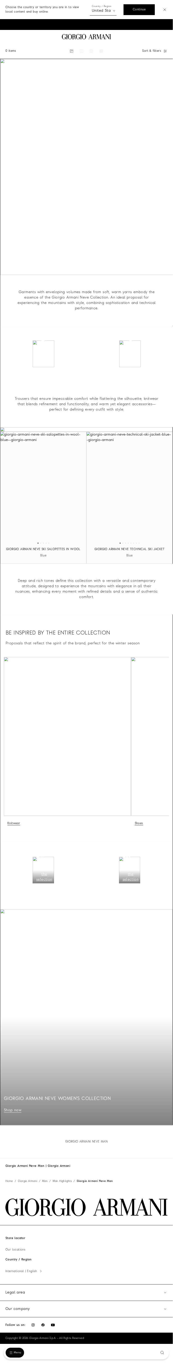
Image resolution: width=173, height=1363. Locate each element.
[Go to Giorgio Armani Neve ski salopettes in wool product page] (43, 488)
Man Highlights (62, 1181)
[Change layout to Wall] (101, 51)
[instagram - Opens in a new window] (33, 1325)
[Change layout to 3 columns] (91, 51)
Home (9, 1181)
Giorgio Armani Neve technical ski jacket (129, 549)
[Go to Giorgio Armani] (86, 37)
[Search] (162, 1353)
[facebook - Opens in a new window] (43, 1325)
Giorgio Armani (27, 1181)
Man (45, 1181)
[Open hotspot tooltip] (43, 342)
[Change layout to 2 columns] (81, 51)
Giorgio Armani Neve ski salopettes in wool (43, 549)
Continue (139, 9)
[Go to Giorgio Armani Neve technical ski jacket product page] (129, 488)
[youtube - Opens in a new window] (53, 1325)
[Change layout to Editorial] (71, 51)
